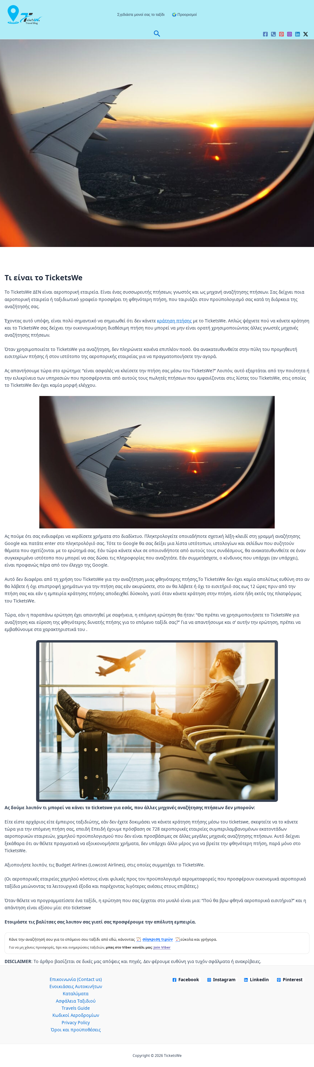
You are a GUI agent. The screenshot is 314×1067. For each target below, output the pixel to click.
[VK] (273, 34)
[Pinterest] (281, 34)
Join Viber (162, 947)
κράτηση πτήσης (174, 321)
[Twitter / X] (305, 34)
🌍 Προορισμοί (184, 15)
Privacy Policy (76, 1023)
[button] (157, 34)
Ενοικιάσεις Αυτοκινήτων (75, 987)
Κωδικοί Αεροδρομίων (75, 1015)
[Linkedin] (297, 34)
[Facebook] (265, 34)
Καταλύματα (75, 994)
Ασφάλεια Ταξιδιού (76, 1001)
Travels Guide (76, 1008)
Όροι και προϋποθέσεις (76, 1030)
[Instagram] (289, 34)
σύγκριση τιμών (158, 939)
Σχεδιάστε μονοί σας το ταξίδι (141, 15)
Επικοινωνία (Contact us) (76, 979)
